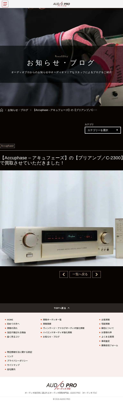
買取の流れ (12, 328)
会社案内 (11, 369)
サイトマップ (13, 365)
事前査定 (105, 341)
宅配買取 (105, 323)
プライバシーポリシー (17, 360)
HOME (10, 319)
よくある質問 (107, 336)
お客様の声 (106, 332)
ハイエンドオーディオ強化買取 (57, 332)
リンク (10, 356)
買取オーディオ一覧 (52, 319)
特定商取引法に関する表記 (19, 352)
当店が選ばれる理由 (16, 332)
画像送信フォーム (109, 345)
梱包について (107, 328)
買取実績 (47, 323)
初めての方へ (13, 323)
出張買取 (105, 319)
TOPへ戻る (60, 308)
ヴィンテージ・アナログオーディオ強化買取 (63, 328)
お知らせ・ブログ (18, 110)
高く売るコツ (13, 336)
